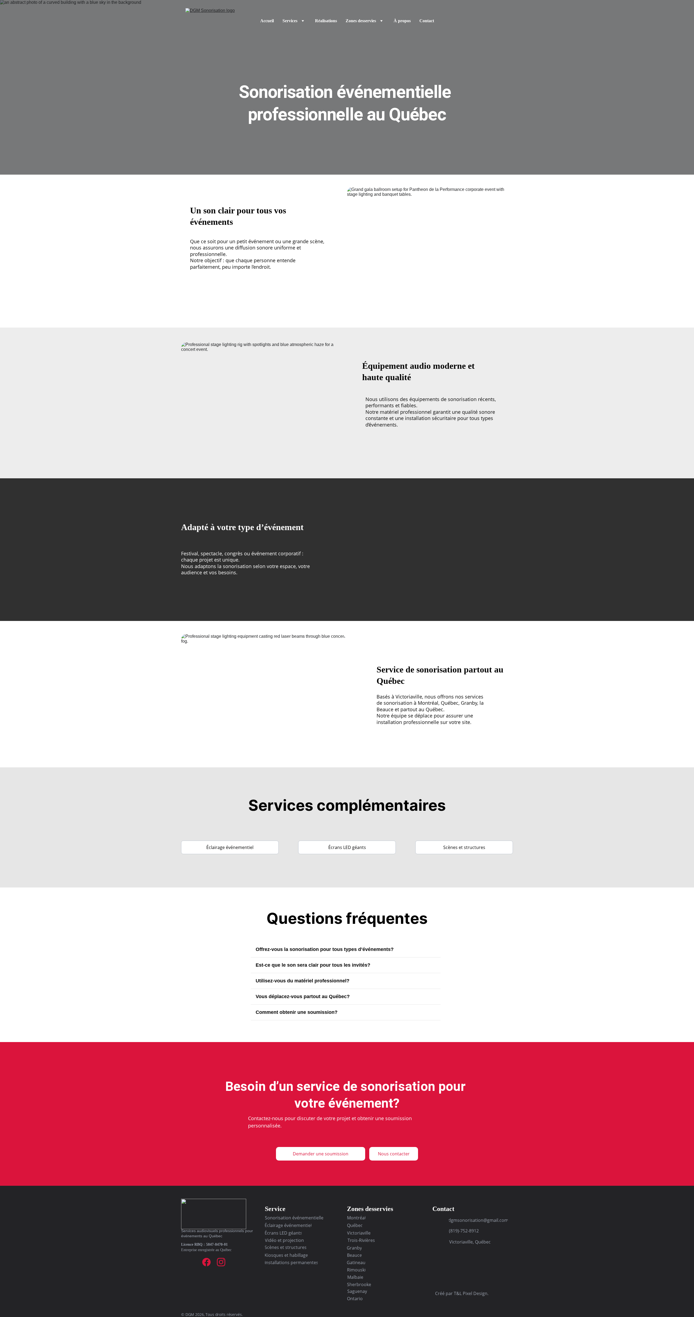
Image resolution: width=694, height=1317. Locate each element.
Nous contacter (394, 1154)
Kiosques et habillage (286, 1255)
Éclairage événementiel (229, 847)
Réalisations (326, 20)
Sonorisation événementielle (294, 1218)
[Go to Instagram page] (221, 1262)
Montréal (356, 1218)
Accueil (267, 20)
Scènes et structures (464, 847)
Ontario (355, 1299)
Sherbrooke (359, 1284)
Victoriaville (359, 1233)
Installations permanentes (291, 1262)
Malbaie (355, 1277)
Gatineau (356, 1262)
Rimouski (356, 1270)
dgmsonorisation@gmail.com (478, 1220)
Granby (354, 1248)
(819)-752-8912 (464, 1231)
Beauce (354, 1255)
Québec (354, 1225)
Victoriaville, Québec (470, 1242)
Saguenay (357, 1291)
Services (289, 20)
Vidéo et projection (284, 1240)
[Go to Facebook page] (206, 1262)
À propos (402, 20)
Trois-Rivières (361, 1240)
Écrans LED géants (347, 847)
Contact (426, 20)
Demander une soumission (320, 1154)
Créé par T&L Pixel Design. (462, 1293)
